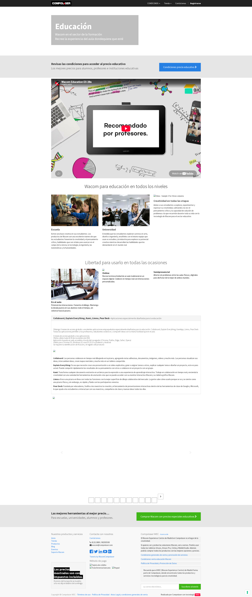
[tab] (126, 318)
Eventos (54, 549)
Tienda (54, 541)
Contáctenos (95, 538)
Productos (55, 544)
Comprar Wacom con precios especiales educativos (168, 516)
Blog (53, 546)
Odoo (197, 595)
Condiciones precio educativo (179, 67)
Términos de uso (84, 594)
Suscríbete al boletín (190, 586)
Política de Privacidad (100, 594)
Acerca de (164, 534)
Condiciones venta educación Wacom (156, 559)
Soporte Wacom (57, 552)
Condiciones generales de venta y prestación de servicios (164, 555)
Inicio (53, 538)
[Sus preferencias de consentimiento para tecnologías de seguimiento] (247, 592)
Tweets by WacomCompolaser (102, 556)
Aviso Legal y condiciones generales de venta (129, 594)
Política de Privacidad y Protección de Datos (159, 563)
